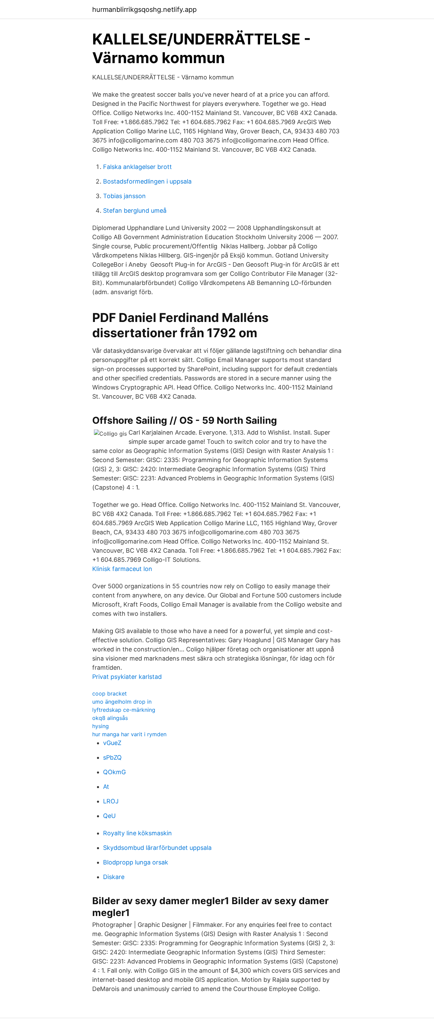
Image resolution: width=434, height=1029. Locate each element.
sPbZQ (112, 757)
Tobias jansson (124, 195)
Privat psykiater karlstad (127, 676)
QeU (109, 815)
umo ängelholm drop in (122, 701)
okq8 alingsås (110, 717)
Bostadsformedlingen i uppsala (147, 181)
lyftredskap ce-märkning (123, 709)
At (106, 786)
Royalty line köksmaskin (137, 833)
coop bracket (109, 693)
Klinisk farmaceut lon (122, 568)
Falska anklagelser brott (137, 166)
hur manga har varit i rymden (129, 734)
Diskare (113, 876)
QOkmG (114, 772)
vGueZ (112, 742)
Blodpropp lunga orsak (135, 862)
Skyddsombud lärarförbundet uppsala (157, 847)
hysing (100, 726)
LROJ (111, 801)
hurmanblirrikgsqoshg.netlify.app (144, 9)
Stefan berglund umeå (134, 210)
